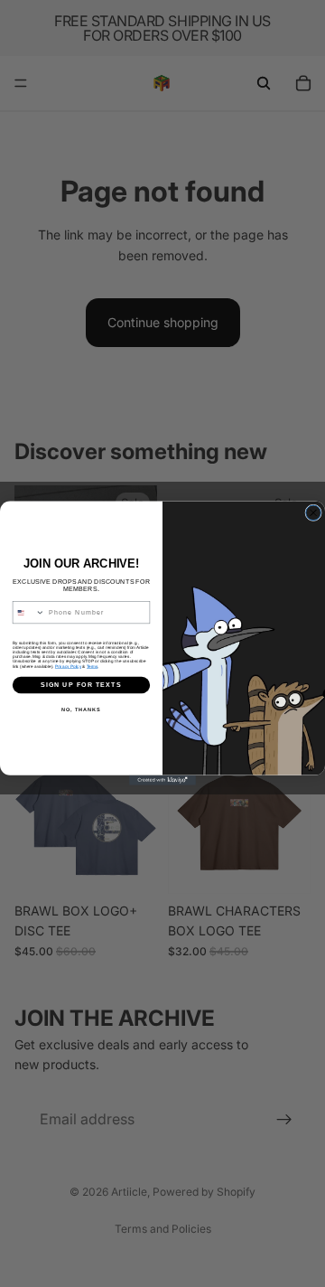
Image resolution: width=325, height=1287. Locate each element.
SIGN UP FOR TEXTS (81, 685)
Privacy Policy (68, 666)
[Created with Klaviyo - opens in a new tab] (162, 780)
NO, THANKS (81, 710)
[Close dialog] (313, 513)
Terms (92, 666)
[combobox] (28, 613)
